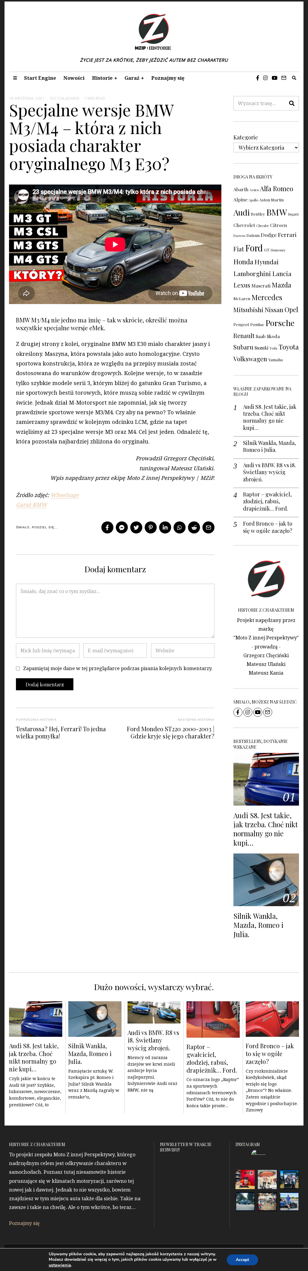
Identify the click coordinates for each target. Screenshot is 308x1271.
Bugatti (293, 214)
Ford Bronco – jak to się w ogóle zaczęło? (267, 527)
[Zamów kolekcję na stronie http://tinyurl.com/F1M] (245, 1179)
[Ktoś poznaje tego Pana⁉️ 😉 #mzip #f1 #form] (267, 1179)
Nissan (274, 310)
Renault (243, 335)
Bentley (258, 213)
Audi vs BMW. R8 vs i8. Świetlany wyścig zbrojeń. (269, 472)
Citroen (278, 225)
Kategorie (245, 137)
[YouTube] (274, 78)
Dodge (269, 234)
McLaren (241, 298)
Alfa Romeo (276, 188)
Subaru (243, 347)
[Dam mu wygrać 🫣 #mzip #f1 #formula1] (289, 1179)
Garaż (132, 78)
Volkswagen (250, 359)
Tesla (273, 348)
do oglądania (65, 98)
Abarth (240, 189)
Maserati (260, 285)
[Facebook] (257, 78)
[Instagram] (265, 78)
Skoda (273, 336)
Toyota (289, 346)
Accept (242, 1260)
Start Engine (40, 78)
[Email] (284, 78)
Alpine (240, 199)
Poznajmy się (167, 78)
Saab (261, 336)
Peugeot (241, 324)
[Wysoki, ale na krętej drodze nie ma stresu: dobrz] (245, 1201)
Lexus (241, 285)
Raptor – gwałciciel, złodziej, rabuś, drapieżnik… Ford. (267, 501)
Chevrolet (244, 225)
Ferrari (287, 234)
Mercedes (266, 297)
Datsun (253, 235)
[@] (267, 1156)
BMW (276, 212)
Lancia (281, 273)
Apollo (253, 200)
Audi (241, 212)
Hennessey (278, 250)
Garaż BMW (31, 504)
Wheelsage (65, 495)
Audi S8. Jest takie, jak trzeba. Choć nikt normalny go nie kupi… (269, 417)
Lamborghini (252, 273)
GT (267, 249)
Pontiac (257, 324)
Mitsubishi (248, 310)
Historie (102, 78)
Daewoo (239, 235)
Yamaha (275, 359)
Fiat (238, 249)
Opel (291, 309)
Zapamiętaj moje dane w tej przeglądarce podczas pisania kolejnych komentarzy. (118, 668)
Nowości (74, 78)
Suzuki (261, 347)
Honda (243, 261)
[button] (292, 103)
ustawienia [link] (60, 1265)
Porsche (280, 322)
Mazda (281, 285)
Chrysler (262, 225)
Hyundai (266, 262)
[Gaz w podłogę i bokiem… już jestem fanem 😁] (289, 1201)
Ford (254, 247)
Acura (254, 190)
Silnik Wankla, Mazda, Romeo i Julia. (269, 446)
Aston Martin (271, 199)
